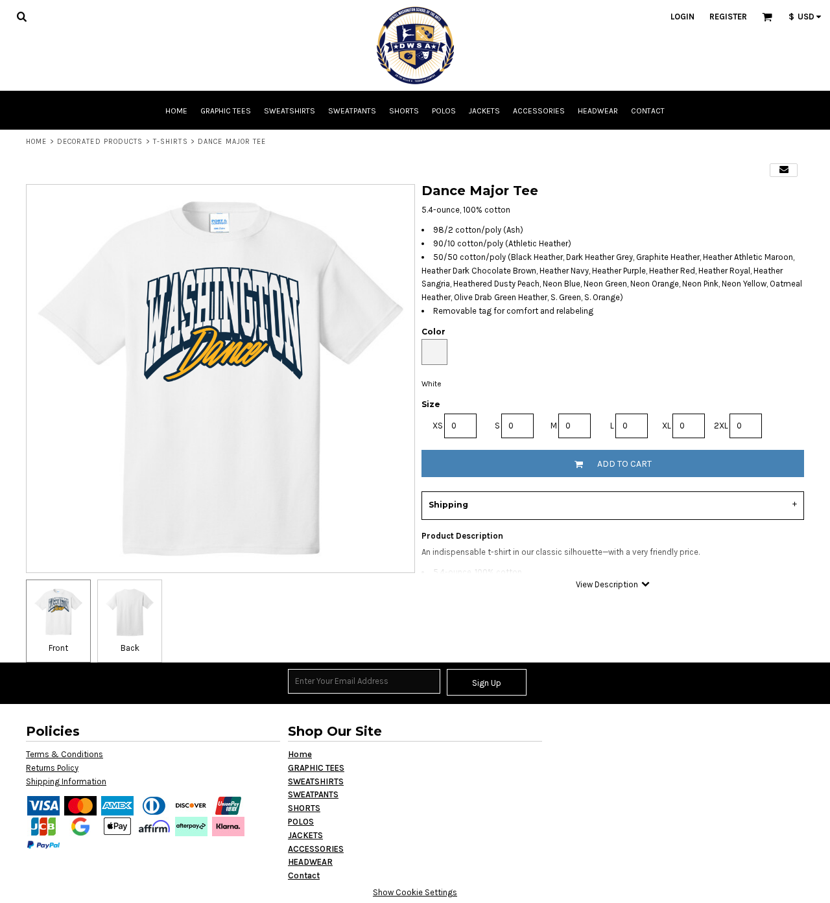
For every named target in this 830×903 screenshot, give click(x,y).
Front (58, 648)
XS (438, 425)
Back (130, 648)
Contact (304, 875)
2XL (721, 425)
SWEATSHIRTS (316, 781)
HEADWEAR (310, 862)
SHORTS (304, 808)
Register (728, 16)
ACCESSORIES (316, 849)
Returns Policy (52, 768)
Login (682, 16)
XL (666, 425)
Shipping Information (66, 781)
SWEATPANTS (313, 794)
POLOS (301, 822)
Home (36, 141)
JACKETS (305, 835)
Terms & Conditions (64, 754)
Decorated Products (100, 141)
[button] (21, 16)
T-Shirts (170, 141)
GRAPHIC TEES (316, 768)
